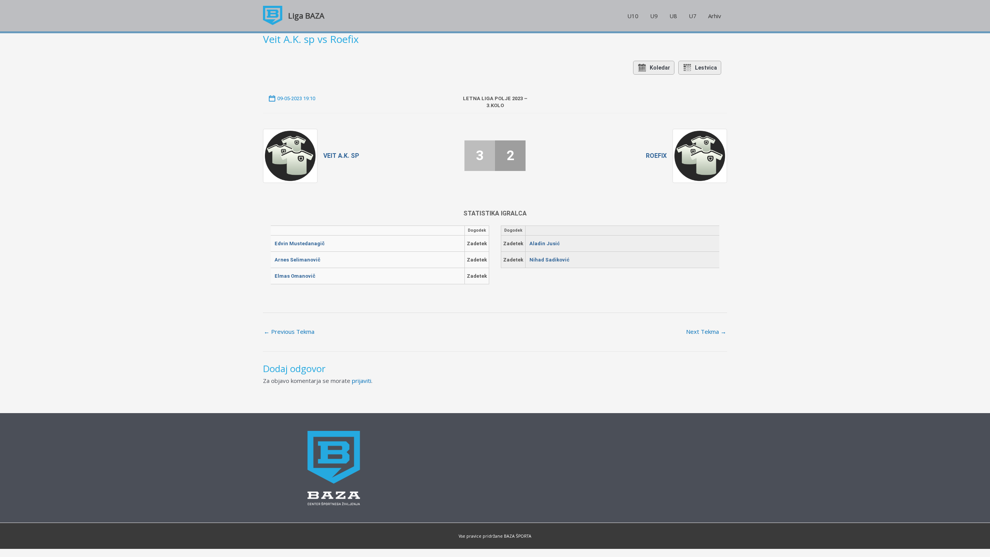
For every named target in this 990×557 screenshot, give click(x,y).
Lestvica (706, 68)
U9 (654, 16)
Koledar (660, 68)
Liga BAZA (306, 15)
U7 (692, 16)
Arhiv (714, 16)
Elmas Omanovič (295, 276)
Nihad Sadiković (549, 260)
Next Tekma (706, 331)
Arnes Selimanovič (298, 260)
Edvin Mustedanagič (300, 243)
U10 (632, 16)
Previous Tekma (289, 331)
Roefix (656, 155)
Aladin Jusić (544, 243)
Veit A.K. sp (341, 155)
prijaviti (361, 380)
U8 (673, 16)
